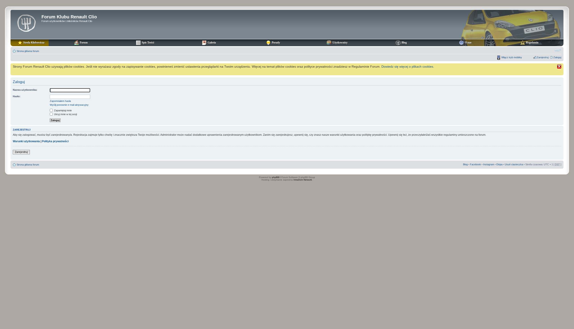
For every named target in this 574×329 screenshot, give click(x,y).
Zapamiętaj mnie (62, 110)
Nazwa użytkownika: (25, 89)
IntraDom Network (303, 179)
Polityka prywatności (55, 141)
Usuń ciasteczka (514, 164)
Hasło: (16, 96)
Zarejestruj (542, 57)
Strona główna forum (28, 51)
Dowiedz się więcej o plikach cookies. (407, 66)
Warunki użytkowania (26, 141)
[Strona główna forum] (26, 22)
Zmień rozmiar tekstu (558, 50)
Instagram (488, 164)
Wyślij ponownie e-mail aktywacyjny (69, 104)
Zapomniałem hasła (60, 101)
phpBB (275, 177)
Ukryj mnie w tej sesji (65, 114)
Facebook (475, 164)
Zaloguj (557, 57)
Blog (465, 164)
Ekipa (499, 164)
